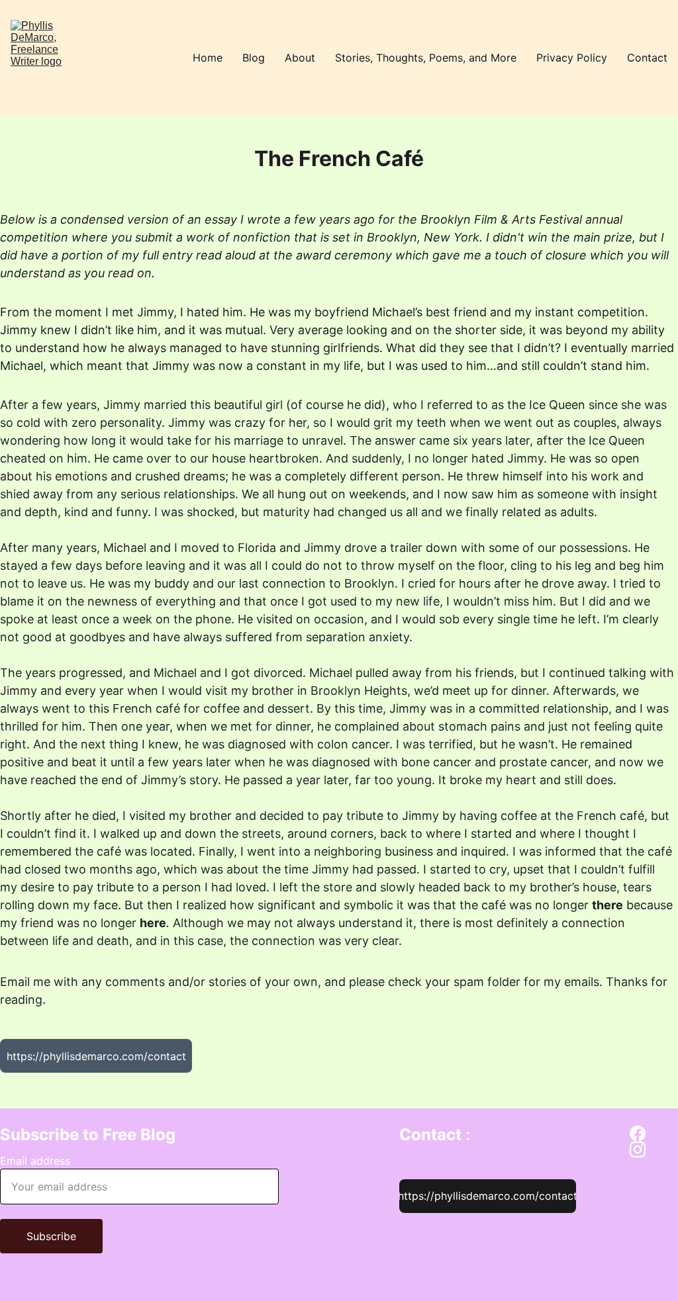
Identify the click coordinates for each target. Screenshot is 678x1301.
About (300, 57)
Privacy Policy (571, 57)
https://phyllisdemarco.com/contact (96, 1056)
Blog (253, 57)
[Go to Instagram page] (637, 1149)
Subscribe (51, 1236)
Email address (35, 1160)
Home (207, 57)
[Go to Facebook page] (637, 1134)
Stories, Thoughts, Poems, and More (425, 57)
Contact (647, 57)
